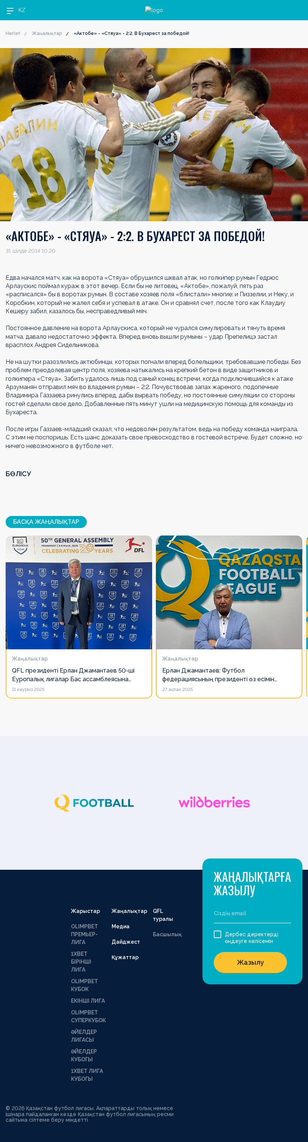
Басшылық (167, 934)
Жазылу (250, 962)
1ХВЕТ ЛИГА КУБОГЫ (87, 1075)
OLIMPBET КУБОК (84, 985)
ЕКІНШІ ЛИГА (88, 1001)
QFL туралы (163, 915)
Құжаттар (125, 957)
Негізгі (13, 33)
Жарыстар (85, 911)
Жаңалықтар (47, 33)
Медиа (121, 926)
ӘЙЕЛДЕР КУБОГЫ (84, 1055)
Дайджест (126, 942)
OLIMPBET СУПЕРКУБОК (88, 1016)
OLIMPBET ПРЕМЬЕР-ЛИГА (84, 934)
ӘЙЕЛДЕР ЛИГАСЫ (84, 1036)
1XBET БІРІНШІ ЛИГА (81, 962)
